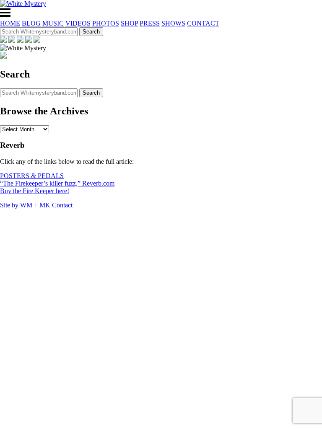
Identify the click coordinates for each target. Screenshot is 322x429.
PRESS (150, 23)
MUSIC (53, 23)
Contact (62, 205)
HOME (10, 23)
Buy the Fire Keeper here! (34, 190)
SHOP (129, 23)
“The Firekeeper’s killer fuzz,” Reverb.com (57, 183)
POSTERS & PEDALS (32, 175)
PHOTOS (105, 23)
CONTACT (203, 23)
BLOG (31, 23)
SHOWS (173, 23)
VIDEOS (78, 23)
